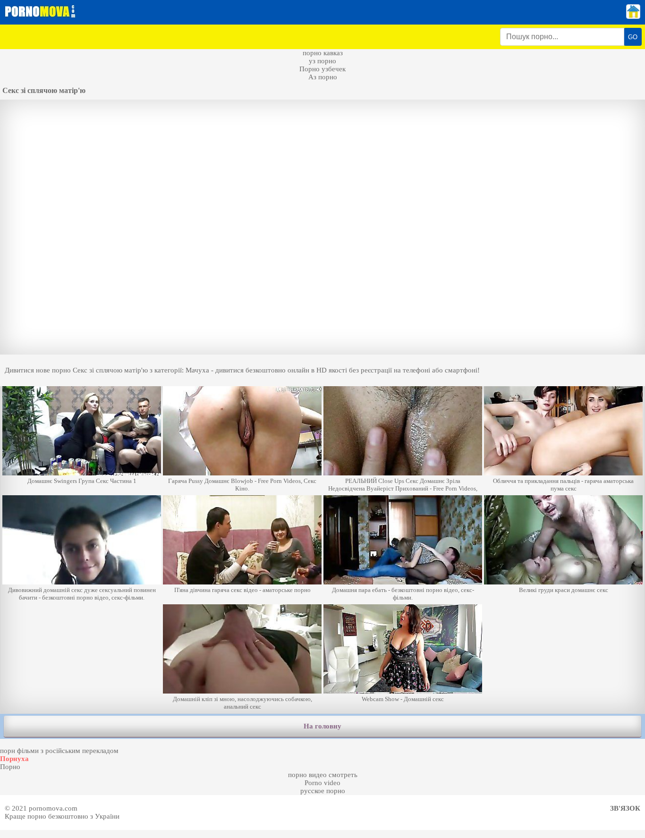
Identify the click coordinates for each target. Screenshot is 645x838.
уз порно (322, 61)
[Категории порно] (633, 16)
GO (632, 37)
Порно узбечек (322, 69)
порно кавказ (323, 53)
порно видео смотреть (322, 775)
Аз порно (322, 77)
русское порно (322, 791)
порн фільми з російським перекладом (59, 750)
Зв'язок (625, 808)
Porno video (322, 783)
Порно (10, 766)
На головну (322, 726)
